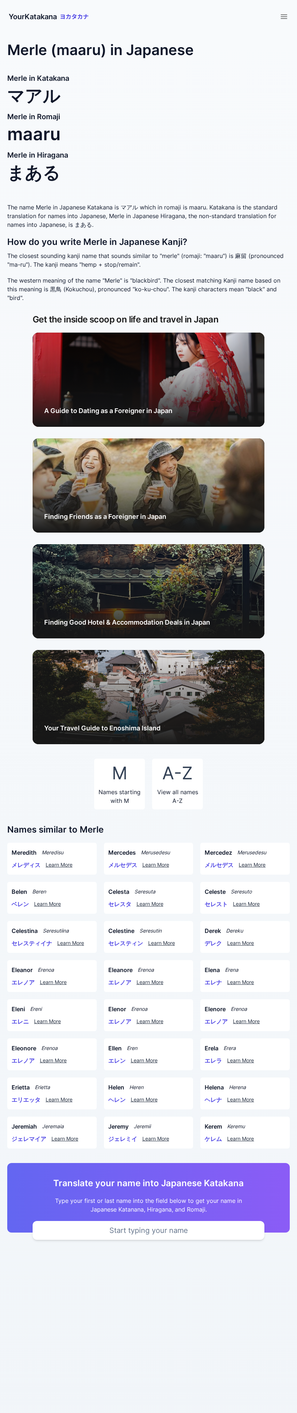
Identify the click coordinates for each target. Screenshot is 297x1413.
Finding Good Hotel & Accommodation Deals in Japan (127, 622)
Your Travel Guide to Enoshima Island (102, 728)
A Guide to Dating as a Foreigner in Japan (108, 410)
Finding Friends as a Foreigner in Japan (105, 516)
